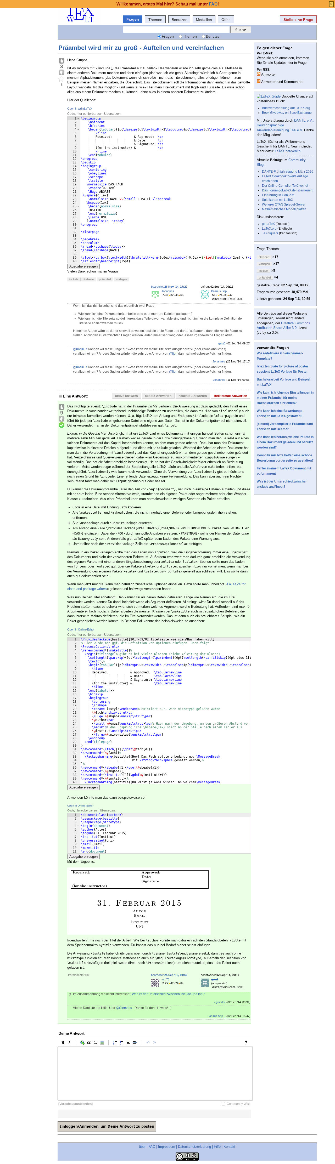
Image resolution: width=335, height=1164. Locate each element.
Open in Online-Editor (80, 629)
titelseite (88, 279)
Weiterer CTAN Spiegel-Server (283, 204)
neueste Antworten (192, 396)
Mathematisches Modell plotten (284, 209)
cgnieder (219, 1002)
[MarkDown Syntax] (247, 1042)
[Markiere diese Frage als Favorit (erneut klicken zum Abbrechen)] (61, 79)
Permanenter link (79, 974)
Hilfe (217, 1147)
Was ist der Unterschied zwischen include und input (168, 994)
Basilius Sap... (220, 291)
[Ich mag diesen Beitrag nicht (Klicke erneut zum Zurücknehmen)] (61, 73)
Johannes (167, 291)
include (73, 279)
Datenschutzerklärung (194, 1147)
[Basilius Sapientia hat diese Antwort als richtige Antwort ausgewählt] (61, 425)
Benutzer (179, 20)
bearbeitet (169, 286)
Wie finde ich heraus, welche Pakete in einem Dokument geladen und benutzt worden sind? (285, 442)
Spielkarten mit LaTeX (277, 200)
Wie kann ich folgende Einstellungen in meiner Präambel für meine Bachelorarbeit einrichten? (285, 398)
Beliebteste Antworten (230, 396)
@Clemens (124, 1008)
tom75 (165, 979)
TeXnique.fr (270, 233)
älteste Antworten (158, 396)
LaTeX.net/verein (287, 151)
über (142, 1147)
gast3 (221, 343)
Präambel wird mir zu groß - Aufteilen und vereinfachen (141, 47)
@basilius (80, 349)
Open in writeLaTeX (79, 108)
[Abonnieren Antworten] (258, 74)
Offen (226, 20)
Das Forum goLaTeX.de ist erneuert (287, 190)
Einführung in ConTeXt (278, 195)
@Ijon (173, 353)
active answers (126, 396)
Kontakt (229, 1147)
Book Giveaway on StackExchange (287, 113)
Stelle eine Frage (298, 20)
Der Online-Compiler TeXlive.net (285, 186)
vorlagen (121, 279)
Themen (155, 20)
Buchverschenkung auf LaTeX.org (286, 108)
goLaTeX (268, 224)
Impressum (166, 1147)
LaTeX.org (269, 228)
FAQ (151, 1147)
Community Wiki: (238, 1104)
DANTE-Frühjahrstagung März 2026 (287, 171)
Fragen (132, 19)
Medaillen (204, 20)
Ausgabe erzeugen (83, 266)
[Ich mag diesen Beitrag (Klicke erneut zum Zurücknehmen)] (61, 61)
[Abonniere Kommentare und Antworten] (258, 81)
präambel (105, 279)
